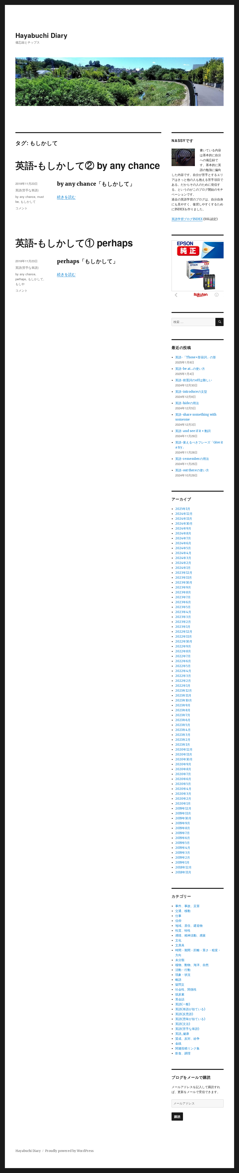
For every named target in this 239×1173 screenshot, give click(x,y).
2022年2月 (183, 681)
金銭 (178, 1044)
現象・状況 (182, 975)
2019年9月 (182, 823)
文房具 (179, 945)
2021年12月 (183, 691)
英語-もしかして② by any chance (87, 165)
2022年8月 (183, 651)
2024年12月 (184, 514)
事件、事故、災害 (187, 906)
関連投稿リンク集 (187, 1048)
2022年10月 (183, 641)
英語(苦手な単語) (27, 190)
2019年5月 (182, 843)
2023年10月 (183, 583)
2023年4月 (183, 612)
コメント (21, 208)
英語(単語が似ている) (190, 1009)
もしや (20, 284)
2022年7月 (183, 656)
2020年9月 (183, 764)
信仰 (178, 921)
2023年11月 (183, 578)
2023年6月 (183, 602)
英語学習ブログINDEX (187, 219)
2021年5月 (182, 725)
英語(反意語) (184, 1014)
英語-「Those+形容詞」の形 (195, 357)
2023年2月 (183, 622)
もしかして (28, 201)
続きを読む (66, 197)
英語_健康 (182, 1034)
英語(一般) (182, 1004)
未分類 (179, 960)
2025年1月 (182, 509)
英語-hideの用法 (187, 403)
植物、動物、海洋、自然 (192, 965)
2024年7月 (183, 538)
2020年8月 (183, 769)
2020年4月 (183, 789)
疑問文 (179, 985)
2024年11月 (183, 519)
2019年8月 (182, 828)
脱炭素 (179, 994)
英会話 (179, 999)
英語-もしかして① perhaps (74, 242)
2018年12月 (183, 867)
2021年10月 (183, 700)
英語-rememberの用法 (192, 459)
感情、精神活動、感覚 (190, 935)
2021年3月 (182, 735)
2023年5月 (183, 607)
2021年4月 (183, 730)
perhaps (20, 279)
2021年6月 (182, 720)
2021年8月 (182, 710)
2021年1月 (182, 745)
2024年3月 (183, 558)
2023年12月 (183, 573)
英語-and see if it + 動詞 (193, 431)
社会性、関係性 (186, 989)
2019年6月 (182, 838)
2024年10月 (184, 524)
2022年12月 (183, 632)
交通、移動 (182, 911)
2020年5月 (183, 784)
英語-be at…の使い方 (190, 369)
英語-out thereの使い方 (192, 470)
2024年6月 (183, 543)
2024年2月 (183, 563)
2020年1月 (183, 804)
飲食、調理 (182, 1053)
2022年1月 (182, 686)
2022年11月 (183, 637)
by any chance (25, 196)
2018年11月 (183, 872)
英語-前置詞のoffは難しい (193, 380)
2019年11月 (183, 813)
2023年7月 (183, 597)
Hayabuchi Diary (41, 35)
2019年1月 (182, 862)
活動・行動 (182, 970)
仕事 (178, 916)
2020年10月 (184, 759)
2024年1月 (183, 568)
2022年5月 (183, 666)
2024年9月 (183, 528)
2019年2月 (182, 858)
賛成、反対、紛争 (187, 1039)
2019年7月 (182, 833)
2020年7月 (183, 774)
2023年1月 (182, 627)
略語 (178, 980)
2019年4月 (182, 848)
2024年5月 (183, 548)
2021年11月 (183, 695)
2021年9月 (182, 705)
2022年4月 (183, 671)
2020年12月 (184, 750)
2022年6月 (183, 661)
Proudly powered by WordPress (69, 1151)
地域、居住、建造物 (189, 926)
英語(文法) (182, 1024)
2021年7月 (182, 715)
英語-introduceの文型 (191, 392)
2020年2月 (183, 799)
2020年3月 (183, 794)
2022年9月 (183, 646)
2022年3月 (183, 676)
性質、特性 (182, 931)
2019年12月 (183, 808)
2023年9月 (183, 587)
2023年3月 (183, 617)
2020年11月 (183, 754)
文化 (178, 940)
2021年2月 (182, 740)
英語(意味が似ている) (190, 1019)
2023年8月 (183, 592)
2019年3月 (182, 853)
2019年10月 (183, 818)
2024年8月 (183, 533)
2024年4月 (183, 553)
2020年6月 (183, 779)
